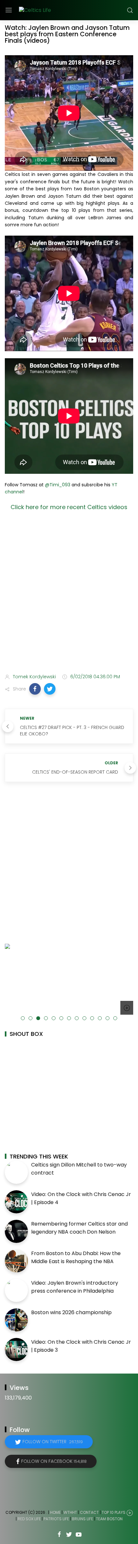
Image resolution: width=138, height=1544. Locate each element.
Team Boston (109, 1519)
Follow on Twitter (52, 1441)
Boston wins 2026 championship (71, 1312)
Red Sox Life (29, 1519)
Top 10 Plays (113, 1512)
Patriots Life (56, 1519)
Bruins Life (82, 1519)
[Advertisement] (69, 594)
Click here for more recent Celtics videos (69, 507)
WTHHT (70, 1512)
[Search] (130, 10)
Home (55, 1512)
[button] (35, 689)
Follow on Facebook (54, 1461)
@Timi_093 (57, 484)
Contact (89, 1512)
